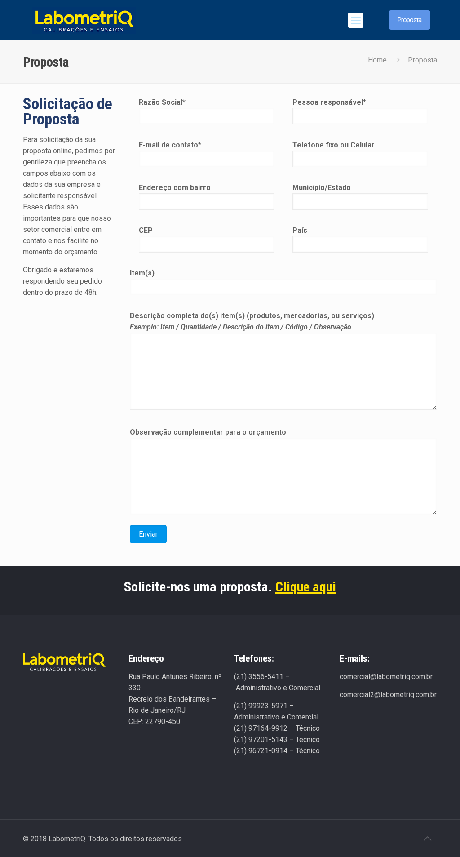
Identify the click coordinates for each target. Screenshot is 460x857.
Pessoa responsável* (329, 102)
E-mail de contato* (170, 145)
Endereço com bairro (175, 187)
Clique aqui (305, 587)
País (299, 230)
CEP (146, 230)
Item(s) (142, 273)
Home (377, 60)
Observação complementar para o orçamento (208, 432)
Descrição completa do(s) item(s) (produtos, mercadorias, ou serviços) (252, 321)
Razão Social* (162, 102)
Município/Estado (321, 187)
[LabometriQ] (83, 20)
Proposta (409, 20)
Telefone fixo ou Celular (333, 145)
